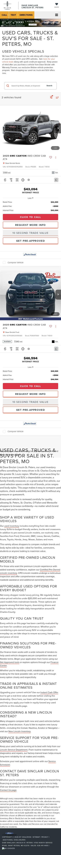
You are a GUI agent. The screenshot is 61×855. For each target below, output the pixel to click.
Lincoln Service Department (14, 749)
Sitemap (36, 837)
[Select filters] (51, 97)
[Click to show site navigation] (56, 15)
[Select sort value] (56, 97)
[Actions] (55, 157)
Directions (26, 15)
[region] (30, 206)
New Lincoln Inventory (19, 731)
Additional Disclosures (14, 840)
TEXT (13, 15)
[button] (4, 15)
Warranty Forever (9, 67)
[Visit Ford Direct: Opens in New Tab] (8, 848)
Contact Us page (8, 790)
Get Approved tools (9, 662)
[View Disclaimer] (28, 180)
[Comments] (56, 180)
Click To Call (30, 217)
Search (49, 85)
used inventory (11, 525)
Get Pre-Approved (30, 241)
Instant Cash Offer (49, 692)
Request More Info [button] (30, 225)
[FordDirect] (9, 833)
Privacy (45, 837)
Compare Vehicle (15, 262)
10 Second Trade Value (30, 233)
